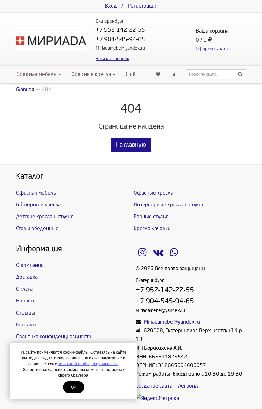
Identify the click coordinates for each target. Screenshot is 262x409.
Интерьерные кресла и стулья (169, 204)
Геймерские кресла (38, 204)
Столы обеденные (37, 228)
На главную (131, 145)
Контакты (27, 324)
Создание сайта (154, 386)
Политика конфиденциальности (53, 336)
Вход (111, 6)
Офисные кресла (91, 74)
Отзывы (25, 313)
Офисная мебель (36, 74)
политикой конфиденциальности (88, 364)
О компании (30, 265)
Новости (26, 300)
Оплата (24, 289)
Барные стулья (151, 216)
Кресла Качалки (152, 228)
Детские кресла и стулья (44, 216)
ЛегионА (188, 386)
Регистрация (143, 6)
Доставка (27, 277)
